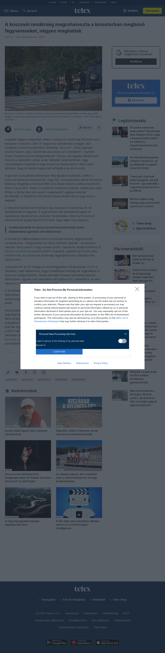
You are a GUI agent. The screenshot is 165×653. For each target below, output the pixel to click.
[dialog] (82, 326)
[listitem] (81, 334)
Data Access (82, 363)
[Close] (138, 290)
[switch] (122, 341)
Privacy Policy (101, 363)
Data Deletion (64, 363)
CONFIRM (59, 352)
